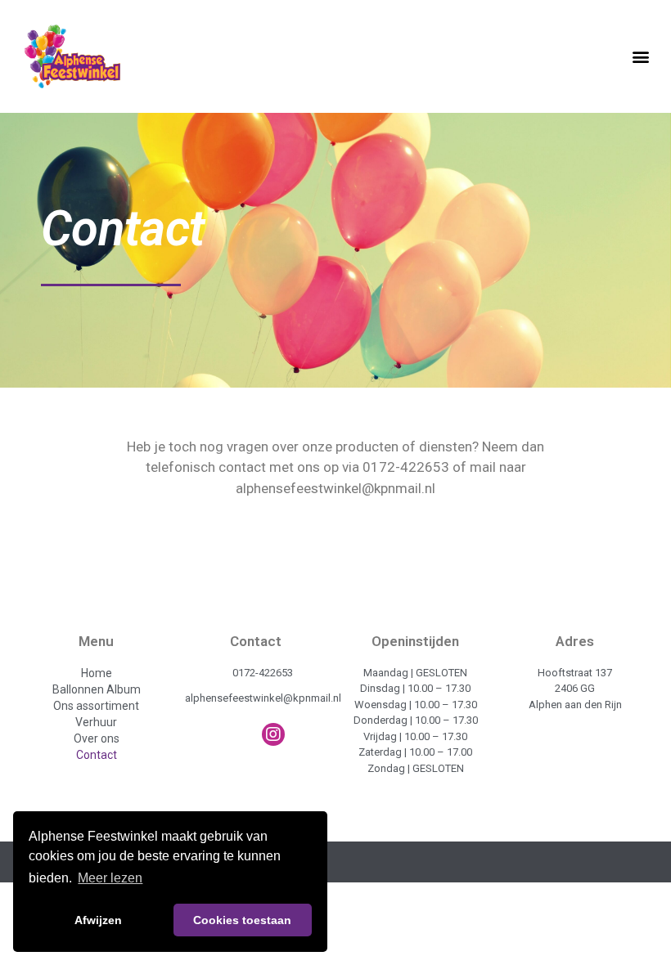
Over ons (96, 738)
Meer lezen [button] (110, 878)
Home (96, 673)
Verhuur (96, 722)
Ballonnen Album (96, 689)
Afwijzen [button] (98, 920)
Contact (96, 754)
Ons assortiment (96, 705)
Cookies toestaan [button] (242, 920)
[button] (641, 56)
